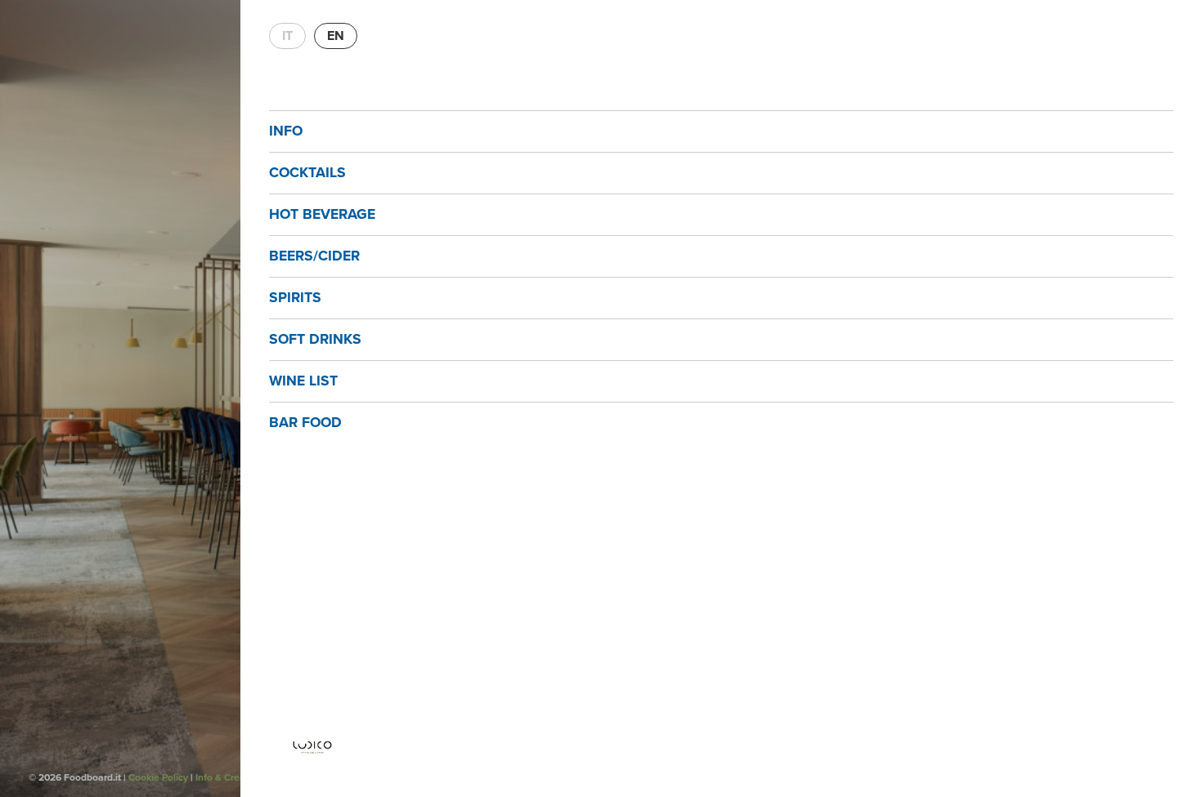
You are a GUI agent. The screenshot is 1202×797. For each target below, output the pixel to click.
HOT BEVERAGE (322, 214)
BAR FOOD (305, 422)
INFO (286, 131)
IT (287, 36)
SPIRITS (295, 297)
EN (335, 36)
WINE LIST (303, 381)
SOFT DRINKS (315, 339)
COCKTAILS (307, 172)
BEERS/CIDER (314, 256)
